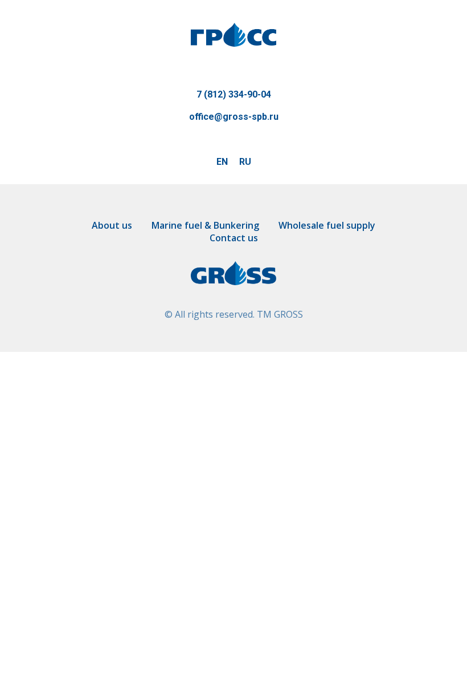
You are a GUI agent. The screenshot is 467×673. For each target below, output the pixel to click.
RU (245, 161)
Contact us (234, 238)
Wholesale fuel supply (326, 225)
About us (112, 225)
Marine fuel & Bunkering (205, 225)
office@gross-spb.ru (233, 116)
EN (222, 161)
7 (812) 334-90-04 (233, 94)
